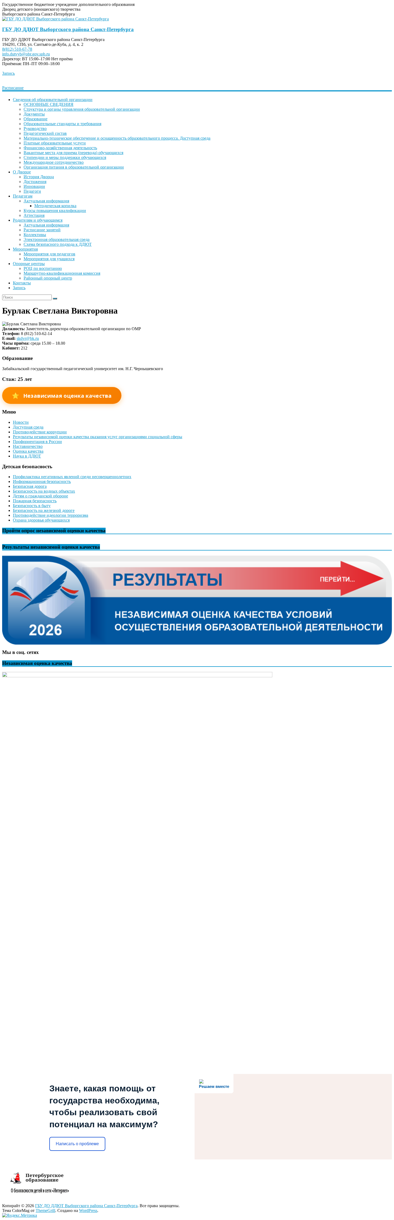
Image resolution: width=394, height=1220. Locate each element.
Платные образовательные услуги (55, 143)
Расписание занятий (42, 230)
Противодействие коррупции (40, 432)
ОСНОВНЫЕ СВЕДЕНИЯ (48, 104)
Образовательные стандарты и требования (62, 123)
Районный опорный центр (48, 278)
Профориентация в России (37, 441)
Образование (35, 119)
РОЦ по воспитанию (43, 268)
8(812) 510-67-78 (17, 49)
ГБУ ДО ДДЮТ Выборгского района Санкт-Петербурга (68, 29)
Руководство (35, 128)
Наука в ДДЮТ (27, 456)
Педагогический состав (45, 133)
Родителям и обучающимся (37, 220)
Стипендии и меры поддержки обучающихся (65, 157)
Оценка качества (28, 451)
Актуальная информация (46, 201)
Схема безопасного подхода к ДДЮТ (58, 244)
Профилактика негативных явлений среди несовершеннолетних (72, 476)
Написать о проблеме (77, 1143)
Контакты (22, 283)
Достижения (35, 181)
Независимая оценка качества (62, 395)
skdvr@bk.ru (28, 338)
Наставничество (28, 446)
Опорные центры (29, 263)
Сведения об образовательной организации (52, 99)
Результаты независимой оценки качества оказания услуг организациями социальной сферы (97, 436)
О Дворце (22, 172)
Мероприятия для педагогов (49, 254)
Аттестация (34, 215)
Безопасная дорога (30, 486)
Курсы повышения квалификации (55, 210)
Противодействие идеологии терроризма (50, 515)
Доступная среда (28, 427)
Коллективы (35, 234)
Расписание (13, 87)
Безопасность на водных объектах (44, 491)
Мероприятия (25, 249)
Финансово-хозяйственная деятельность (60, 148)
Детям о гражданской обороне (40, 496)
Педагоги (32, 191)
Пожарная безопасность (35, 501)
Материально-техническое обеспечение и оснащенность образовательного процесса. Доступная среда (117, 138)
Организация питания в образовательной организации (74, 167)
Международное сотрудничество (54, 162)
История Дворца (39, 176)
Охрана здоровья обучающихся (41, 520)
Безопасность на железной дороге (44, 510)
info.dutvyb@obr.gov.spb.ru (26, 54)
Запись (8, 73)
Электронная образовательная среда (57, 239)
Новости (21, 422)
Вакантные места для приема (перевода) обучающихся (73, 152)
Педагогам (22, 196)
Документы (34, 114)
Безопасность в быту (32, 505)
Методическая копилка (55, 205)
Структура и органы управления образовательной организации (82, 109)
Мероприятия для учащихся (49, 258)
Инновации (34, 186)
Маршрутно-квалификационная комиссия (62, 273)
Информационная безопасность (42, 481)
